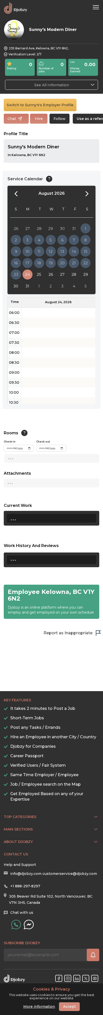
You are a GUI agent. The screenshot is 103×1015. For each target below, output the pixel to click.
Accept (69, 1006)
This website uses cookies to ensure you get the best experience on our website (51, 993)
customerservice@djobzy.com (69, 873)
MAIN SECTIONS (18, 829)
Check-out (43, 441)
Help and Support (20, 864)
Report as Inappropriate (68, 633)
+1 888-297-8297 (25, 886)
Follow (60, 118)
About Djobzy (18, 841)
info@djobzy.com (26, 873)
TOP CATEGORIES (20, 817)
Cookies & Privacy (51, 989)
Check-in (10, 441)
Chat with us (21, 912)
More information (39, 1006)
